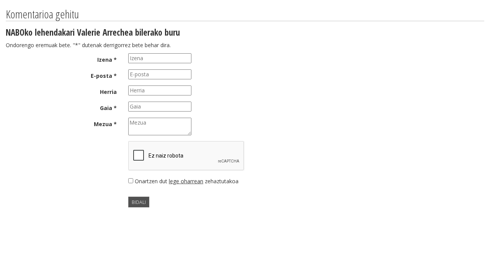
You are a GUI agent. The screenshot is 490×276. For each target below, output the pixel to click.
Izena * (107, 59)
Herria (108, 91)
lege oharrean (186, 181)
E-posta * (104, 75)
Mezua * (105, 124)
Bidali (139, 202)
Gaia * (108, 108)
